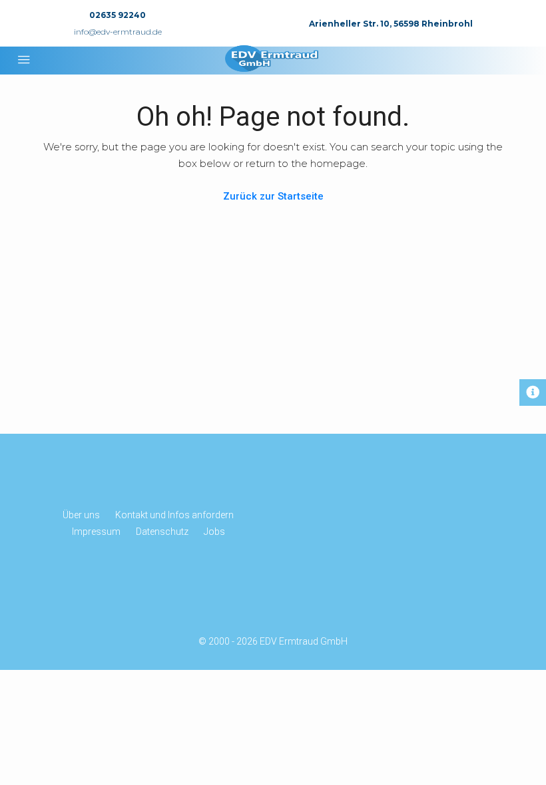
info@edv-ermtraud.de (118, 32)
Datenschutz (162, 531)
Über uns (81, 515)
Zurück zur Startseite (273, 196)
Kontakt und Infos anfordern (174, 515)
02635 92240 (117, 15)
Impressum (96, 531)
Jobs (214, 531)
